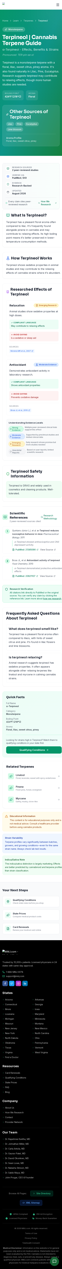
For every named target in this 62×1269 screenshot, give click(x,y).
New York (10, 1033)
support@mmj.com (15, 976)
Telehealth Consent (31, 1243)
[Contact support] (54, 1261)
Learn (16, 20)
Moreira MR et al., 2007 (21, 351)
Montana (39, 1023)
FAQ (7, 1087)
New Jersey (11, 1028)
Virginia (8, 1052)
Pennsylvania (41, 1043)
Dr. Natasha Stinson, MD (17, 1168)
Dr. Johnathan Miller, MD (17, 1144)
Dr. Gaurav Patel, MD (15, 1153)
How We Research (46, 203)
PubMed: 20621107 (25, 576)
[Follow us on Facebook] (5, 983)
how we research (52, 598)
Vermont (39, 1047)
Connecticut (11, 1004)
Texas (8, 1047)
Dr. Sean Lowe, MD (14, 1163)
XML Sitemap (33, 1202)
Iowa (37, 1009)
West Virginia (41, 1052)
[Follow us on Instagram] (18, 983)
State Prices (11, 1082)
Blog (7, 1092)
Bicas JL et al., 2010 (19, 410)
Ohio (37, 1038)
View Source (46, 549)
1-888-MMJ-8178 (14, 972)
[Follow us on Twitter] (11, 983)
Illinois (8, 1009)
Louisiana (9, 1014)
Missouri (9, 1023)
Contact (9, 1117)
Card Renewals (12, 1073)
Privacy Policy (31, 1238)
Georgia (39, 1004)
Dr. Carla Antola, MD (15, 1148)
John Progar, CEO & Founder (19, 1177)
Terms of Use (31, 1233)
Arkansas (39, 999)
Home (5, 20)
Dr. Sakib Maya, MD (14, 1172)
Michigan (9, 1019)
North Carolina (42, 1033)
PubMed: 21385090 (25, 549)
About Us (9, 1107)
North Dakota (11, 1038)
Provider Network (14, 1122)
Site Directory (43, 1193)
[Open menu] (58, 5)
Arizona (9, 999)
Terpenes (28, 20)
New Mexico (41, 1028)
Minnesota (40, 1019)
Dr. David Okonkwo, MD (17, 1158)
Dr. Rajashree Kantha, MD (17, 1139)
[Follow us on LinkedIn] (25, 983)
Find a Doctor (12, 1057)
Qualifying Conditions (32, 749)
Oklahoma (10, 1043)
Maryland (39, 1014)
